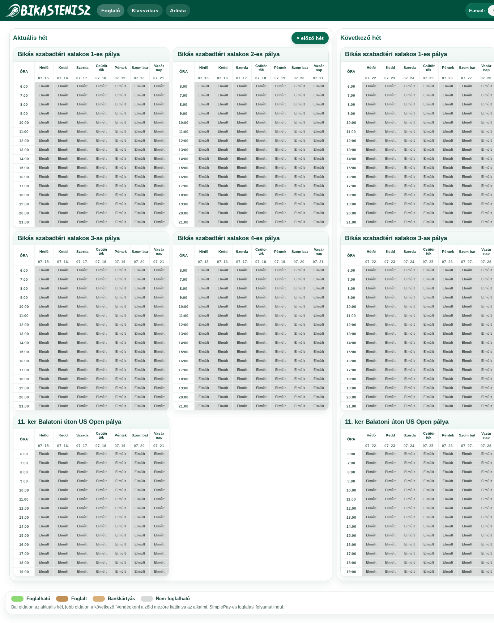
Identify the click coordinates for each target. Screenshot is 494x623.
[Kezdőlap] (48, 10)
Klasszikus (145, 10)
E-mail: (477, 10)
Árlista (178, 10)
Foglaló (110, 10)
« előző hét (310, 38)
